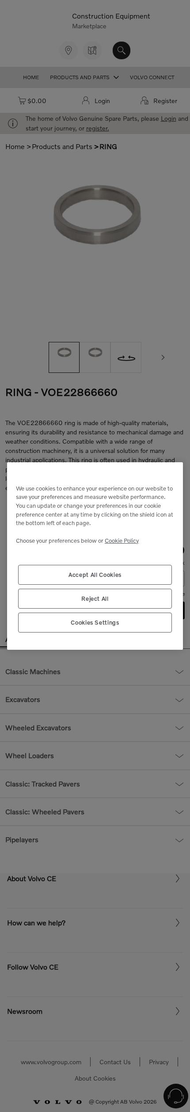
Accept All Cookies (95, 574)
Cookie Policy (122, 540)
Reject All (95, 598)
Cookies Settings (95, 622)
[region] (95, 556)
